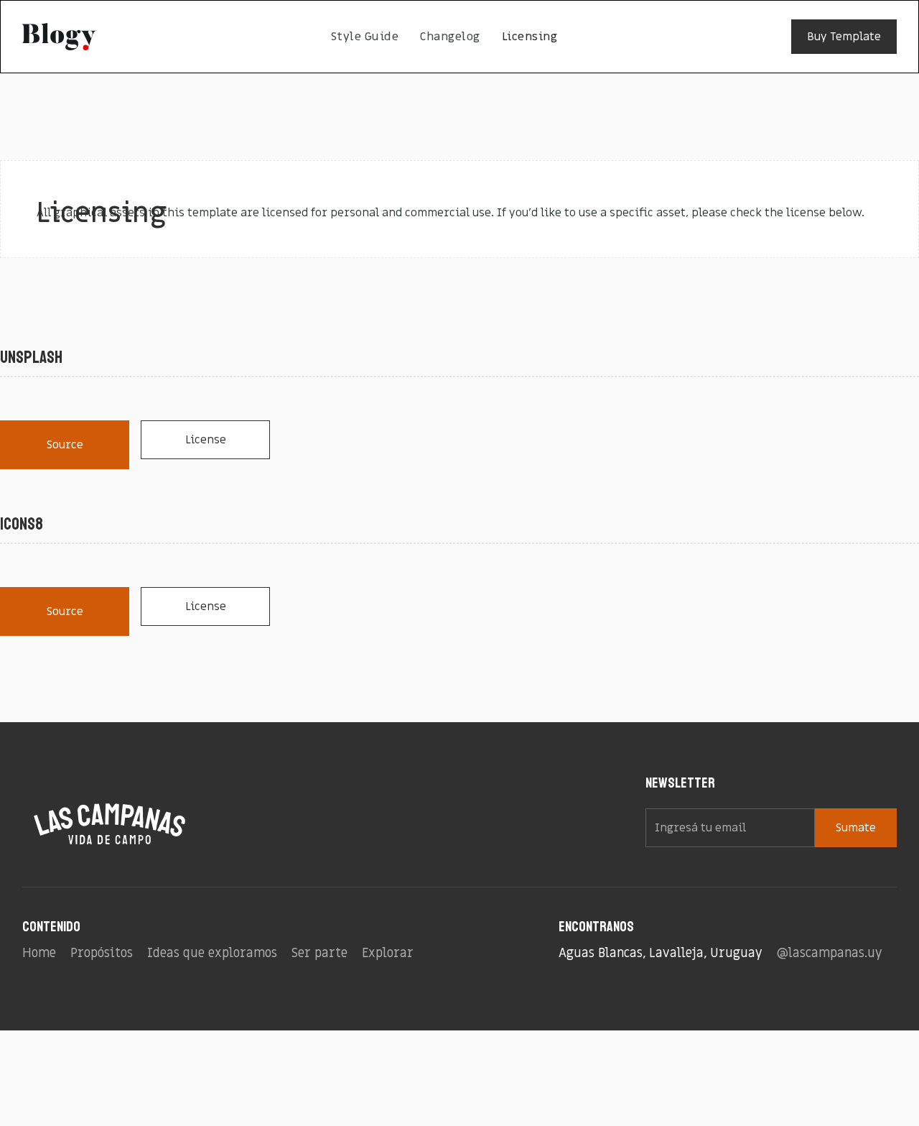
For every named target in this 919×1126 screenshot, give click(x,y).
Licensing (530, 37)
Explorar (388, 953)
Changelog (450, 37)
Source (65, 445)
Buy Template (844, 37)
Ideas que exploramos (212, 953)
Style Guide (365, 37)
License (205, 440)
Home (39, 953)
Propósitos (101, 953)
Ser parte (319, 953)
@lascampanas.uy (829, 953)
